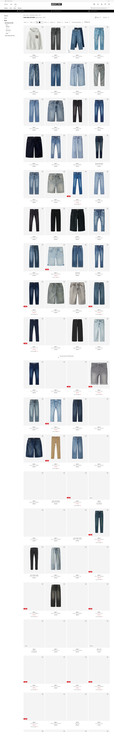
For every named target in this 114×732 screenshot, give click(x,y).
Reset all (88, 22)
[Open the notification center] (101, 4)
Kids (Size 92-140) (34, 15)
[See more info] (34, 59)
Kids (15, 4)
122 (39, 15)
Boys (28, 15)
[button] (98, 17)
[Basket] (109, 4)
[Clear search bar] (108, 8)
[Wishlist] (105, 4)
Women (6, 4)
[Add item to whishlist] (42, 27)
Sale (31, 22)
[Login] (98, 4)
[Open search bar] (91, 8)
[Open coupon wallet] (94, 4)
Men (11, 4)
